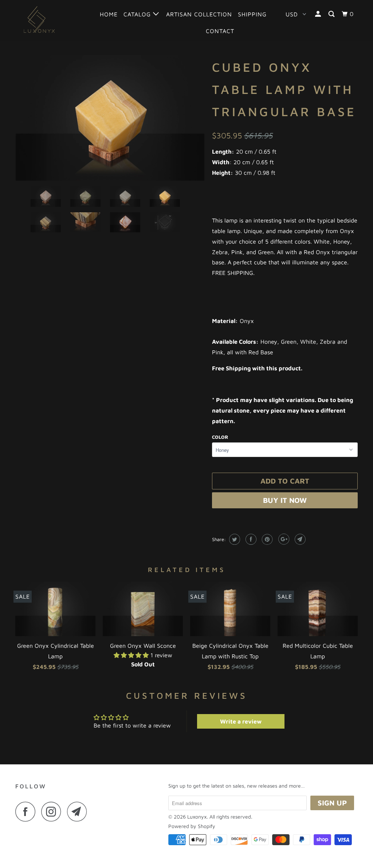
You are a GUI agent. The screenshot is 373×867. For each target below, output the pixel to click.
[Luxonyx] (44, 20)
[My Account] (319, 14)
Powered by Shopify (191, 826)
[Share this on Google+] (282, 539)
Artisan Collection (199, 14)
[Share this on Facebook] (250, 539)
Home (109, 14)
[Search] (332, 14)
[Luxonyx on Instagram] (53, 811)
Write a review (241, 721)
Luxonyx (197, 816)
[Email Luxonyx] (79, 811)
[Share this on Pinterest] (266, 539)
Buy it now (285, 500)
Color (220, 437)
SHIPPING (252, 14)
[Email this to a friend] (299, 539)
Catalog (138, 14)
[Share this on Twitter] (233, 539)
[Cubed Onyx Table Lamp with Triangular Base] (110, 118)
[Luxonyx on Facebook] (27, 811)
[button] (132, 655)
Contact (220, 31)
